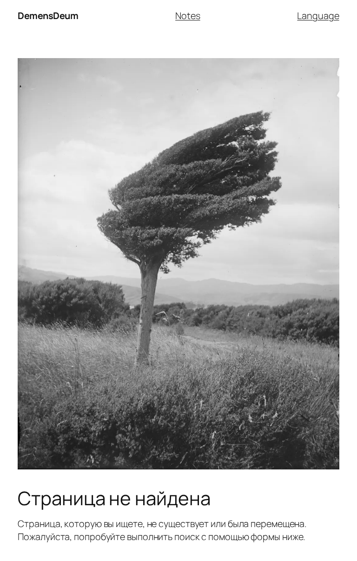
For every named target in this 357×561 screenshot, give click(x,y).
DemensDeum (48, 15)
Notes (187, 15)
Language (318, 15)
